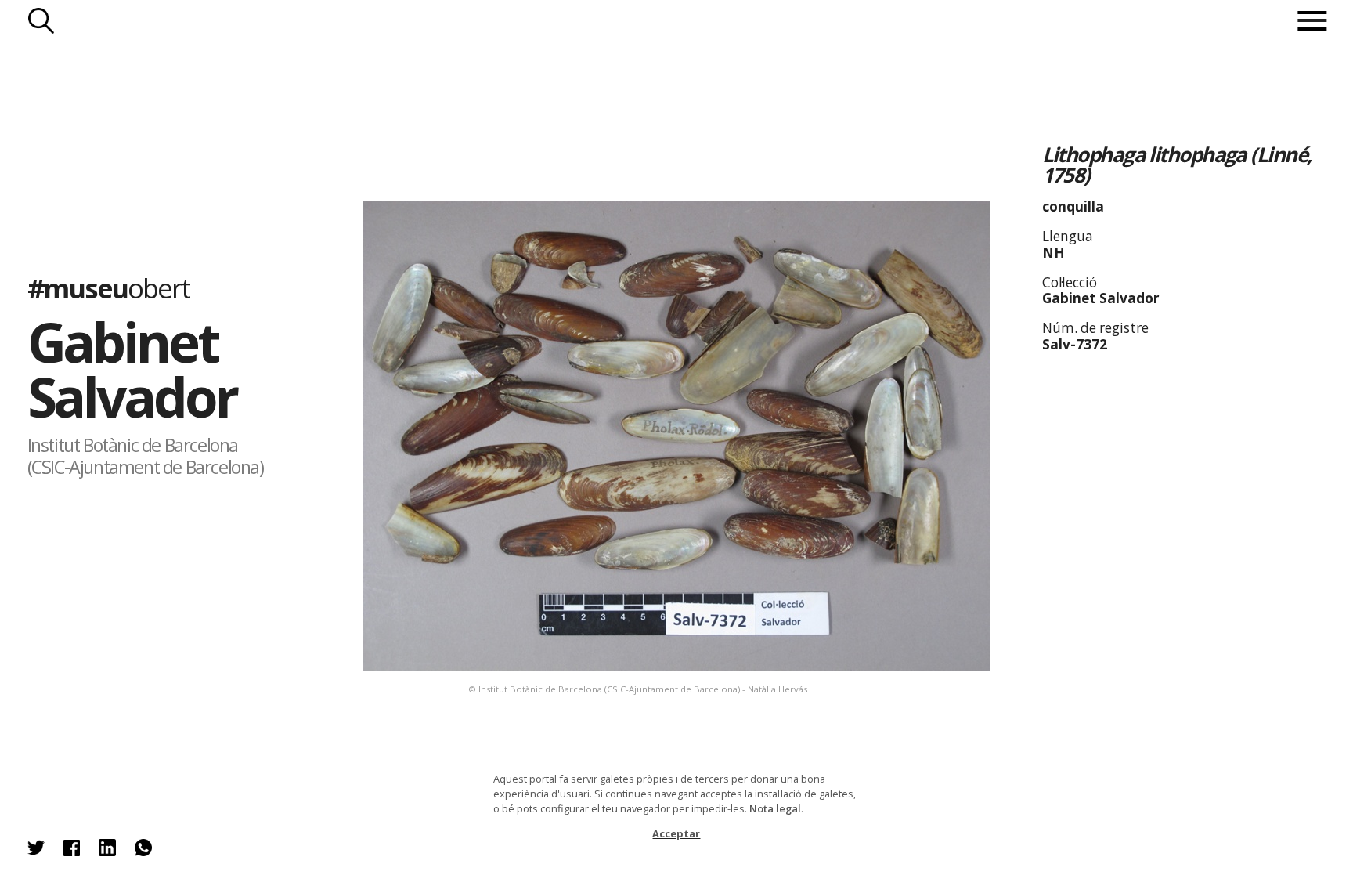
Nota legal (775, 808)
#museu (108, 287)
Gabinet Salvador (131, 368)
